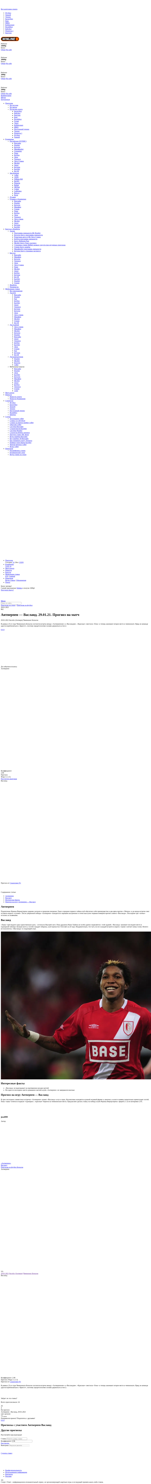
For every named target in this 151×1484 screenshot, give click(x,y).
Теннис (8, 17)
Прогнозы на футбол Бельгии (12, 1167)
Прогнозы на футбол (24, 605)
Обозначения (21, 580)
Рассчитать (5, 1443)
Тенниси (17, 159)
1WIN (16, 177)
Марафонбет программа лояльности (27, 249)
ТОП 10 (8, 566)
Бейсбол (8, 29)
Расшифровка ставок (17, 451)
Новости (8, 395)
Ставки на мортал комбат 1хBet (21, 423)
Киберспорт (9, 25)
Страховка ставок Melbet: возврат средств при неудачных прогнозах (40, 245)
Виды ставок (10, 580)
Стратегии (9, 401)
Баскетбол (9, 19)
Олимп (16, 209)
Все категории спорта (9, 9)
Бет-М (16, 171)
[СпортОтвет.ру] (18, 7)
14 (13, 562)
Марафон (17, 207)
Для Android (14, 325)
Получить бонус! (7, 590)
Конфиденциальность (13, 1470)
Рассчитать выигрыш (9, 779)
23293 (21, 562)
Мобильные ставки (12, 289)
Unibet (16, 189)
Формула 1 (9, 31)
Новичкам (9, 449)
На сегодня (14, 105)
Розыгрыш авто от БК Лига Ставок (27, 237)
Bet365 (16, 181)
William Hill (18, 179)
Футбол (8, 13)
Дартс (16, 123)
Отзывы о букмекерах (18, 199)
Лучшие (13, 197)
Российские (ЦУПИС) (18, 141)
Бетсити (17, 147)
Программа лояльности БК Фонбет (27, 233)
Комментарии (6, 95)
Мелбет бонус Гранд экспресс (25, 243)
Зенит (16, 165)
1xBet (16, 175)
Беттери (17, 167)
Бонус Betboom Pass (21, 241)
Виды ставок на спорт (18, 455)
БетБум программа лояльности (25, 239)
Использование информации (16, 1472)
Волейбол (9, 27)
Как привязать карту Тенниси (21, 441)
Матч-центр (9, 393)
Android (12, 576)
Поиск (7, 582)
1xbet (16, 391)
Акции (12, 231)
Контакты (9, 1474)
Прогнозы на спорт (8, 605)
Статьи (8, 417)
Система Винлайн (16, 427)
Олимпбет (18, 151)
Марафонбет (19, 149)
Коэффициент (6, 1441)
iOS (6, 576)
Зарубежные (14, 173)
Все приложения (16, 291)
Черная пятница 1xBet (18, 445)
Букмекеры (9, 139)
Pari (15, 299)
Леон (16, 157)
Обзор (3, 50)
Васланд (4, 1165)
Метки (3, 97)
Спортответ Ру (15, 883)
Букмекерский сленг (17, 453)
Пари (16, 153)
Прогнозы (9, 103)
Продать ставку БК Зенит (19, 435)
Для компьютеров (16, 357)
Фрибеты (13, 285)
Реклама (8, 1476)
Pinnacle (17, 183)
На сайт (9, 50)
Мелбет (17, 163)
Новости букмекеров (17, 399)
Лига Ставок (19, 161)
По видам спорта (16, 109)
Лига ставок (18, 219)
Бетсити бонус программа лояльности (28, 235)
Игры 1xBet (14, 447)
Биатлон (8, 33)
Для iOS (13, 293)
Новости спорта (16, 397)
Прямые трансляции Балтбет (20, 443)
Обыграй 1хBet (15, 425)
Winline (19, 588)
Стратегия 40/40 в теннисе (20, 433)
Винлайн (17, 143)
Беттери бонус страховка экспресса (27, 251)
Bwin (16, 195)
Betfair (16, 185)
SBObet (17, 187)
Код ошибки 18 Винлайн (19, 439)
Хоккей (8, 15)
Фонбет (17, 145)
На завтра (13, 107)
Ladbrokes (18, 191)
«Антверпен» (6, 1163)
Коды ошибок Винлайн (18, 437)
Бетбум (16, 155)
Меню (3, 601)
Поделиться (5, 99)
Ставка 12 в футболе (17, 421)
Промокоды (14, 287)
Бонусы (12, 253)
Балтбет (17, 169)
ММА (7, 23)
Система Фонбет (16, 431)
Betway (17, 193)
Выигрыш (5, 1445)
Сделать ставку (6, 1453)
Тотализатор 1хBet (17, 419)
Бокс (7, 21)
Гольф (16, 121)
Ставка (3, 1439)
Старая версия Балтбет (18, 429)
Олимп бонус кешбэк (22, 247)
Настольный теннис (21, 129)
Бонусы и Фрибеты (12, 229)
